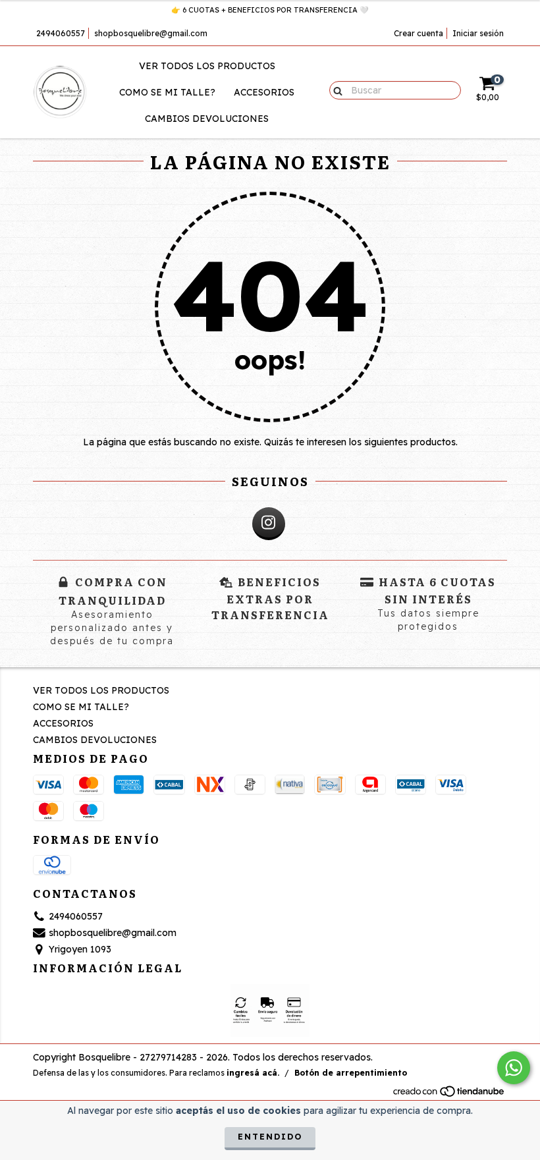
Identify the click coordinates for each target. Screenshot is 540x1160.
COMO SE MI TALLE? (167, 92)
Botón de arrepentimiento (350, 1073)
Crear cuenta (418, 33)
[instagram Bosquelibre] (268, 523)
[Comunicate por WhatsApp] (513, 1067)
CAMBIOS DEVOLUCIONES (207, 118)
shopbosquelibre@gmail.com (150, 33)
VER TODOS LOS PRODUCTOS (207, 66)
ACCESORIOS (264, 92)
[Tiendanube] (449, 1094)
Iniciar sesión (478, 33)
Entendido (270, 1137)
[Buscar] (334, 89)
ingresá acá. (253, 1073)
